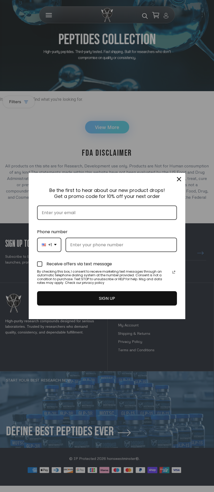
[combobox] (49, 245)
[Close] (179, 179)
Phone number (52, 232)
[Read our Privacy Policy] (174, 272)
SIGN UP (107, 298)
